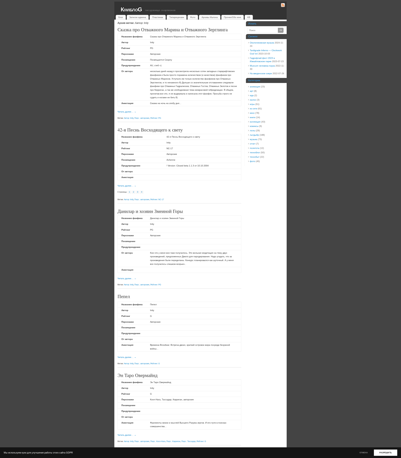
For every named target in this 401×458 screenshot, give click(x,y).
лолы (252, 130)
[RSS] (283, 5)
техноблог (255, 152)
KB (248, 17)
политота (254, 148)
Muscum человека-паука (262, 65)
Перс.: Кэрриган (173, 441)
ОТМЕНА (363, 453)
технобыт (254, 157)
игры (252, 104)
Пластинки (157, 17)
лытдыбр (254, 135)
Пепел (123, 296)
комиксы (254, 126)
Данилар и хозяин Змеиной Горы (150, 211)
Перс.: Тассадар (188, 441)
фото (252, 161)
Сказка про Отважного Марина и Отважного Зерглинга (172, 29)
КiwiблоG (131, 9)
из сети (253, 108)
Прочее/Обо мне (232, 17)
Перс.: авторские (141, 118)
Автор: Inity (128, 118)
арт (251, 91)
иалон (253, 100)
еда (252, 95)
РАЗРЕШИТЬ (385, 453)
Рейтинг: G (155, 363)
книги (252, 117)
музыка (253, 139)
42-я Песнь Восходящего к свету (150, 129)
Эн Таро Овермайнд (137, 375)
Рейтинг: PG (155, 118)
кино (252, 113)
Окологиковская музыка (262, 42)
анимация (255, 86)
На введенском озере (261, 73)
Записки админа (137, 17)
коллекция (255, 121)
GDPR (69, 452)
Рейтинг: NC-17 (157, 199)
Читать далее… (126, 111)
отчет (252, 143)
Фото (192, 17)
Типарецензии (176, 17)
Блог (120, 17)
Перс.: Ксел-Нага (157, 441)
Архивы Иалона (210, 17)
